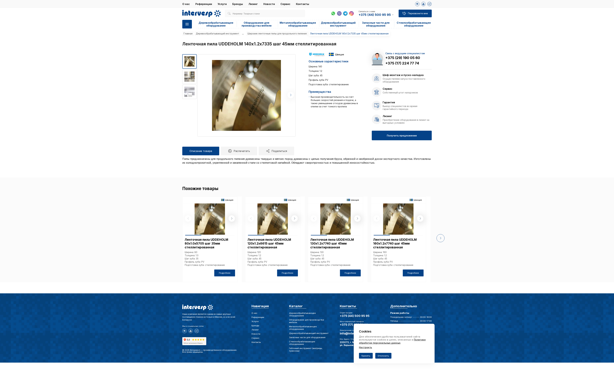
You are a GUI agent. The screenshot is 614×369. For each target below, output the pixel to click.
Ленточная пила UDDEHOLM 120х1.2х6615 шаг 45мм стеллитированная (269, 243)
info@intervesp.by (353, 333)
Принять (365, 355)
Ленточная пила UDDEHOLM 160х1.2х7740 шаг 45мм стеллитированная (395, 243)
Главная (188, 33)
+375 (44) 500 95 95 (355, 315)
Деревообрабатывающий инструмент (338, 24)
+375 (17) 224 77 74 (402, 63)
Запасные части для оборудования (376, 24)
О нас (186, 4)
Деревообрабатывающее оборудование (216, 24)
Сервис (285, 4)
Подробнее (224, 273)
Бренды (237, 4)
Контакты (302, 4)
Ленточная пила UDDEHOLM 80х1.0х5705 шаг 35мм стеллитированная (206, 243)
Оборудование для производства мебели (257, 24)
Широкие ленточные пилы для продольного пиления (277, 33)
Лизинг (253, 4)
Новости (269, 4)
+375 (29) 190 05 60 (402, 58)
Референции (203, 4)
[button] (290, 95)
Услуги (222, 4)
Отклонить (383, 355)
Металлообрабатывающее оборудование (298, 24)
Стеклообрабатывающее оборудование (414, 24)
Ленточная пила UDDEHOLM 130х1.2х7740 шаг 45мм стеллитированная (332, 243)
